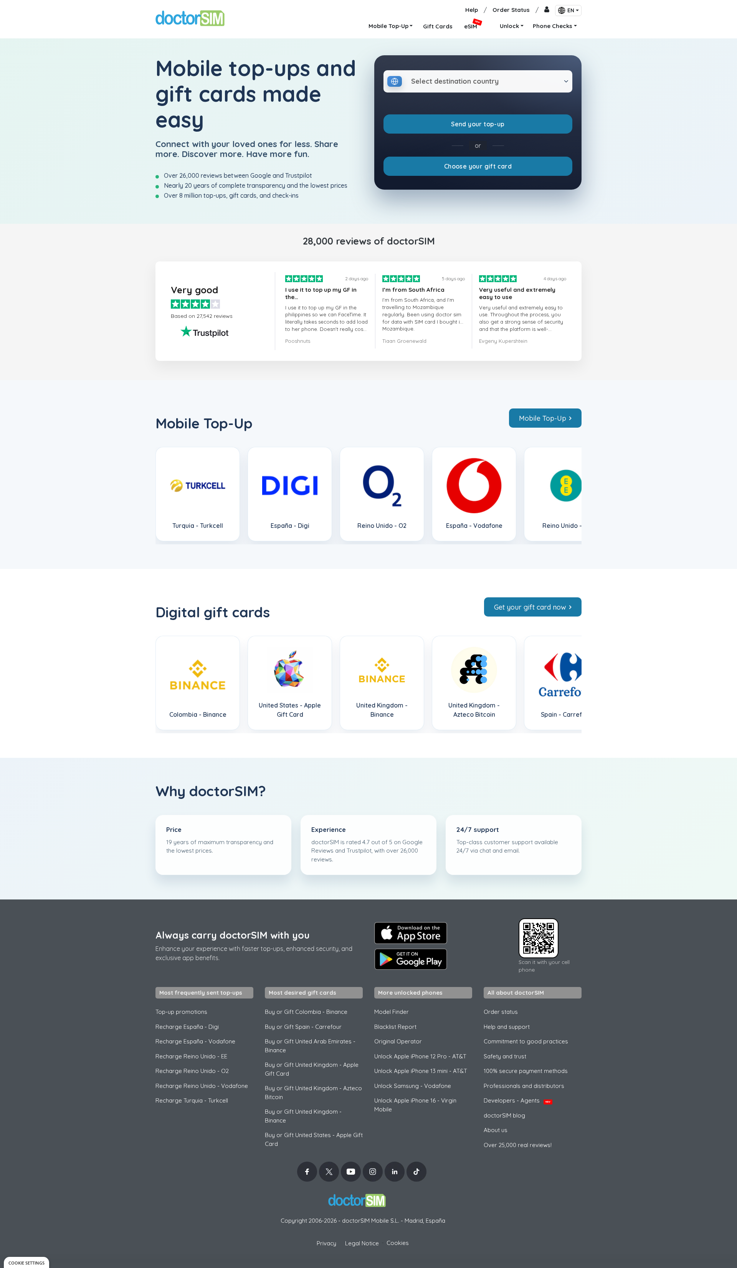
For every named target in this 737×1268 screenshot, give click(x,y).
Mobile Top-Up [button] (388, 26)
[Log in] (547, 10)
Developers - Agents (517, 1100)
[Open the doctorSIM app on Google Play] (410, 959)
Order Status (511, 9)
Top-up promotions (181, 1011)
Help (471, 9)
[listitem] (197, 494)
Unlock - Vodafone (412, 1085)
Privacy (326, 1243)
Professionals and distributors (524, 1085)
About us (495, 1130)
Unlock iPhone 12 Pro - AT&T (420, 1056)
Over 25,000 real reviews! (518, 1145)
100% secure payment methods (526, 1071)
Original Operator (398, 1041)
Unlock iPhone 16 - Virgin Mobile (415, 1105)
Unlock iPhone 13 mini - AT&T (420, 1071)
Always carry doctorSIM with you (232, 935)
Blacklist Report (395, 1026)
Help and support (507, 1026)
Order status (501, 1011)
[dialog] (26, 1262)
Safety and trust (505, 1056)
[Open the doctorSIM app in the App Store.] (410, 933)
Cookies (398, 1243)
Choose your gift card (478, 166)
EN (570, 10)
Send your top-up (477, 124)
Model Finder (391, 1011)
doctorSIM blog (504, 1115)
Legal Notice (362, 1243)
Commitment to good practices (526, 1041)
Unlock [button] (509, 26)
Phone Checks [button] (552, 26)
